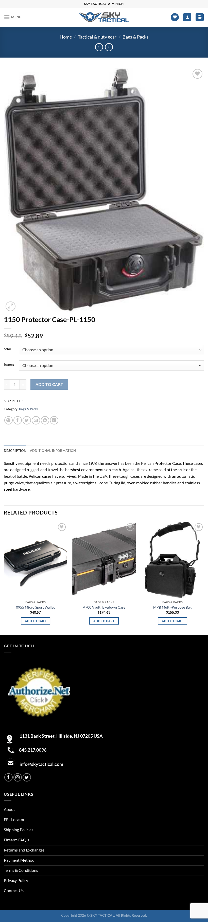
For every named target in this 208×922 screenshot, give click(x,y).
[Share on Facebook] (17, 420)
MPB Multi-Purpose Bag (172, 607)
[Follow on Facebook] (8, 777)
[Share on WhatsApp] (8, 420)
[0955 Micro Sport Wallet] (35, 560)
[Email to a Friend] (36, 420)
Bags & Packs (135, 37)
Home (66, 37)
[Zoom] (10, 306)
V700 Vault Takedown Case (104, 607)
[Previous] (4, 577)
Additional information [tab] (53, 451)
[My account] (187, 17)
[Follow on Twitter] (27, 777)
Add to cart (49, 384)
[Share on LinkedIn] (54, 420)
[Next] (204, 577)
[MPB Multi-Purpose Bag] (172, 560)
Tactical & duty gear (97, 37)
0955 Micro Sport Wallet (35, 607)
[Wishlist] (175, 17)
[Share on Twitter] (27, 420)
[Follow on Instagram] (17, 777)
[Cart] (200, 17)
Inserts (9, 365)
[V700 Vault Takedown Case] (104, 560)
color (7, 349)
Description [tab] (15, 451)
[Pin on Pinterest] (45, 420)
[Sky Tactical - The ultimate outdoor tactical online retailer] (104, 17)
